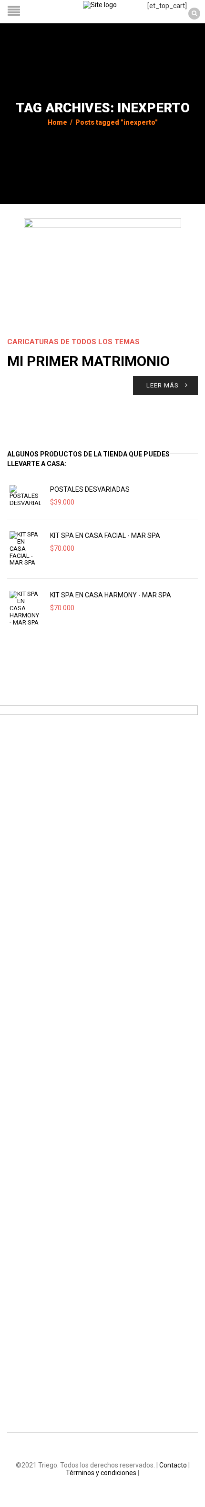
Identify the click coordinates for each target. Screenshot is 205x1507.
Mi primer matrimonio (88, 361)
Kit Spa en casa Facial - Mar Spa (105, 535)
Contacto (173, 1465)
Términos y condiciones (101, 1473)
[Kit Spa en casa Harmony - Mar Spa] (25, 608)
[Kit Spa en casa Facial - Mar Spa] (25, 549)
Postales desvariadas (90, 489)
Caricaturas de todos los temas (73, 341)
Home (57, 122)
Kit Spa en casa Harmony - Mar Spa (110, 595)
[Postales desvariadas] (25, 496)
